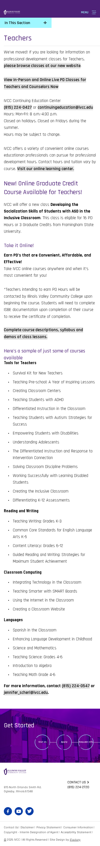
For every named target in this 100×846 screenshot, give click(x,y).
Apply (64, 741)
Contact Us (11, 827)
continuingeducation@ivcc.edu (65, 107)
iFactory (75, 840)
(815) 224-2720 (78, 787)
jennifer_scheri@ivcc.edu (26, 692)
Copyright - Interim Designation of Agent (31, 832)
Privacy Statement (48, 827)
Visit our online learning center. (45, 169)
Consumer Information (78, 827)
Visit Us (42, 741)
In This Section (17, 23)
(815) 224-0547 (76, 686)
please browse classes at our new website (42, 66)
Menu (84, 12)
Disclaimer (27, 827)
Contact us (76, 782)
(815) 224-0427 (18, 107)
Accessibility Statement (76, 832)
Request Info (86, 741)
